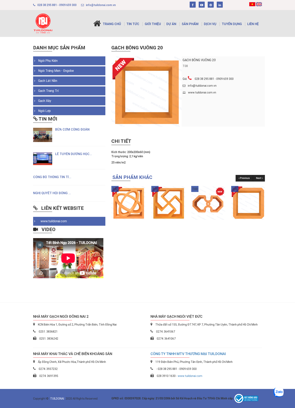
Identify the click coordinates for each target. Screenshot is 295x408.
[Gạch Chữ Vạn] (168, 202)
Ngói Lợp (44, 111)
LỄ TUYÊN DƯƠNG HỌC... (73, 154)
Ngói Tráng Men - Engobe (56, 71)
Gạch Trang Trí (48, 91)
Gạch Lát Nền (47, 81)
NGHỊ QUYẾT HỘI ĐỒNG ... (52, 193)
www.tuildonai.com (52, 221)
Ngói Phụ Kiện (48, 61)
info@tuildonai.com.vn (101, 5)
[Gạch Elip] (128, 202)
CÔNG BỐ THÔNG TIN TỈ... (52, 177)
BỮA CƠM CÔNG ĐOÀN (72, 129)
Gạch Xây (44, 101)
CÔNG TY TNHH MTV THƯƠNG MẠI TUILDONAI (188, 354)
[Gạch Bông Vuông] (248, 202)
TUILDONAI (57, 398)
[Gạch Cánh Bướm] (208, 202)
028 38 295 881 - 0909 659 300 (56, 5)
